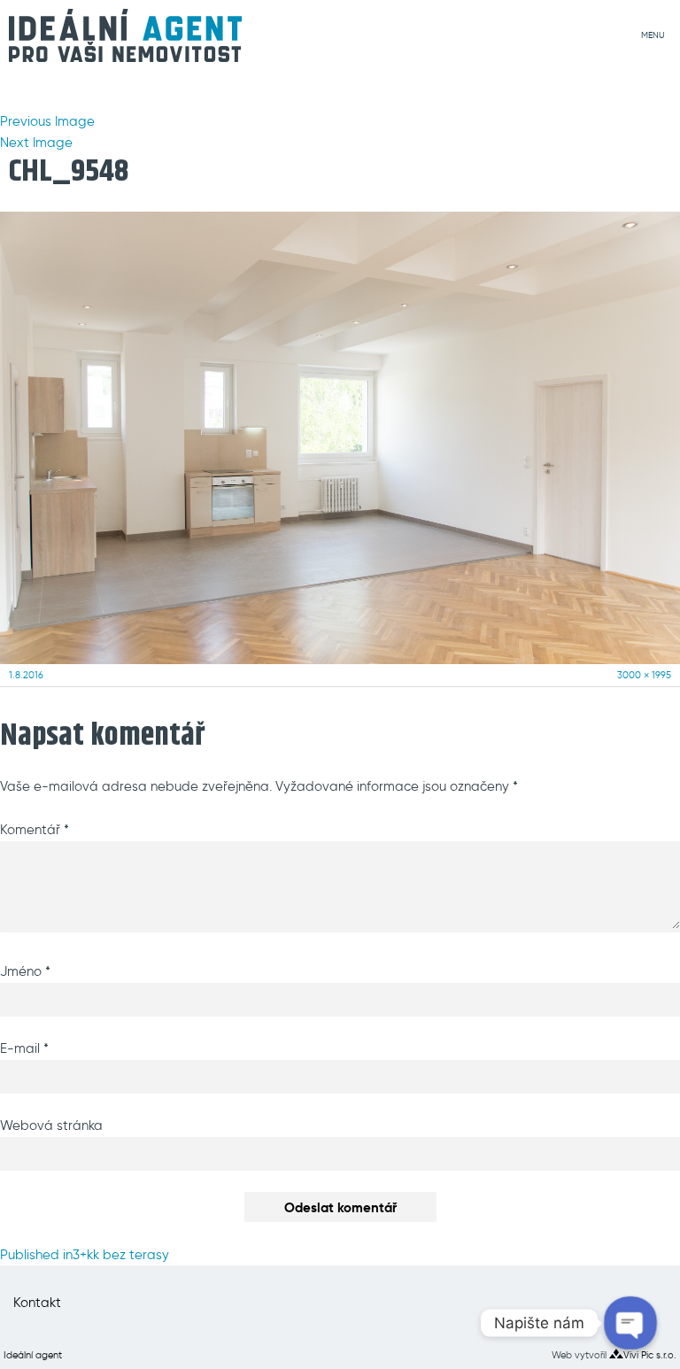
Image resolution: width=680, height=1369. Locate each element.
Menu (653, 35)
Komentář (34, 830)
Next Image (36, 143)
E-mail (24, 1048)
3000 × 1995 (644, 675)
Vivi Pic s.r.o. (649, 1355)
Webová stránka (51, 1125)
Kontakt (37, 1303)
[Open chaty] (630, 1322)
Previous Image (47, 121)
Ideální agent (33, 1355)
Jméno (25, 971)
